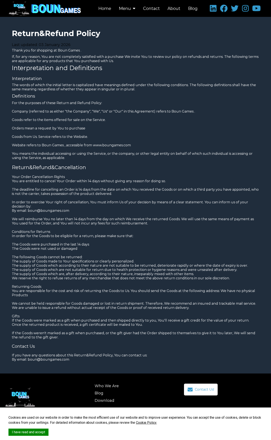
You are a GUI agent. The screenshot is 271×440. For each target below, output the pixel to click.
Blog (193, 8)
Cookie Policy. (146, 423)
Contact (151, 8)
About (173, 8)
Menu (125, 8)
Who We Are (107, 386)
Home (104, 8)
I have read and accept (28, 432)
